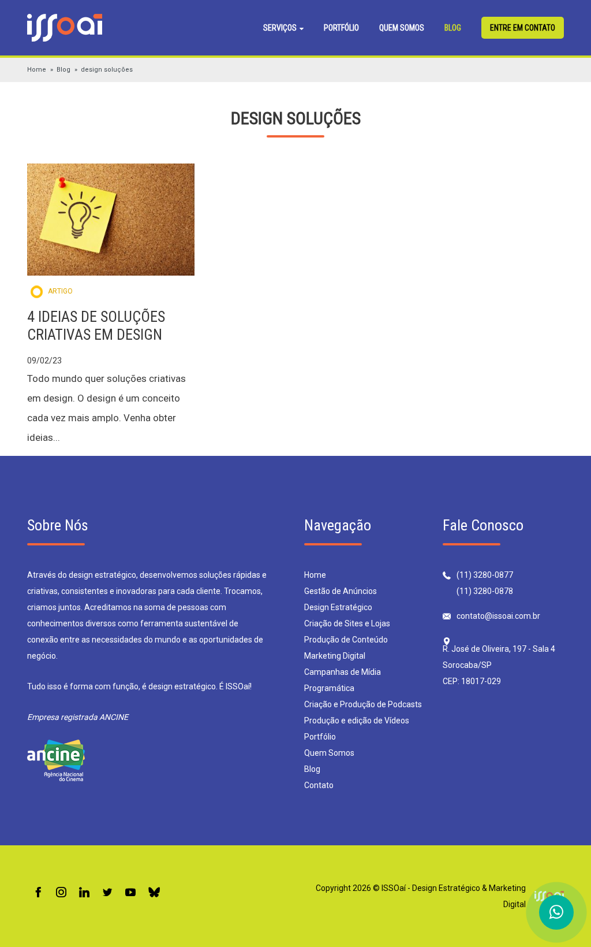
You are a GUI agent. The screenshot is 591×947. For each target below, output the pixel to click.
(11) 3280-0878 (485, 591)
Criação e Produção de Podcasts (363, 704)
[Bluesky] (154, 893)
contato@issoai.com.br (498, 616)
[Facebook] (38, 893)
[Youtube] (130, 893)
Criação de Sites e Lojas (347, 623)
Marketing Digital (334, 655)
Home (36, 69)
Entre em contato (522, 27)
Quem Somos (401, 27)
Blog (452, 27)
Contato (319, 785)
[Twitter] (107, 893)
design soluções (107, 69)
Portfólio (341, 27)
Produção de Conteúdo (346, 639)
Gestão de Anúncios (340, 591)
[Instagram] (61, 893)
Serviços (280, 27)
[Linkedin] (84, 893)
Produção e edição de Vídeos (356, 720)
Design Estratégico (338, 607)
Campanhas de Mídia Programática (342, 680)
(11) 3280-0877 (485, 575)
